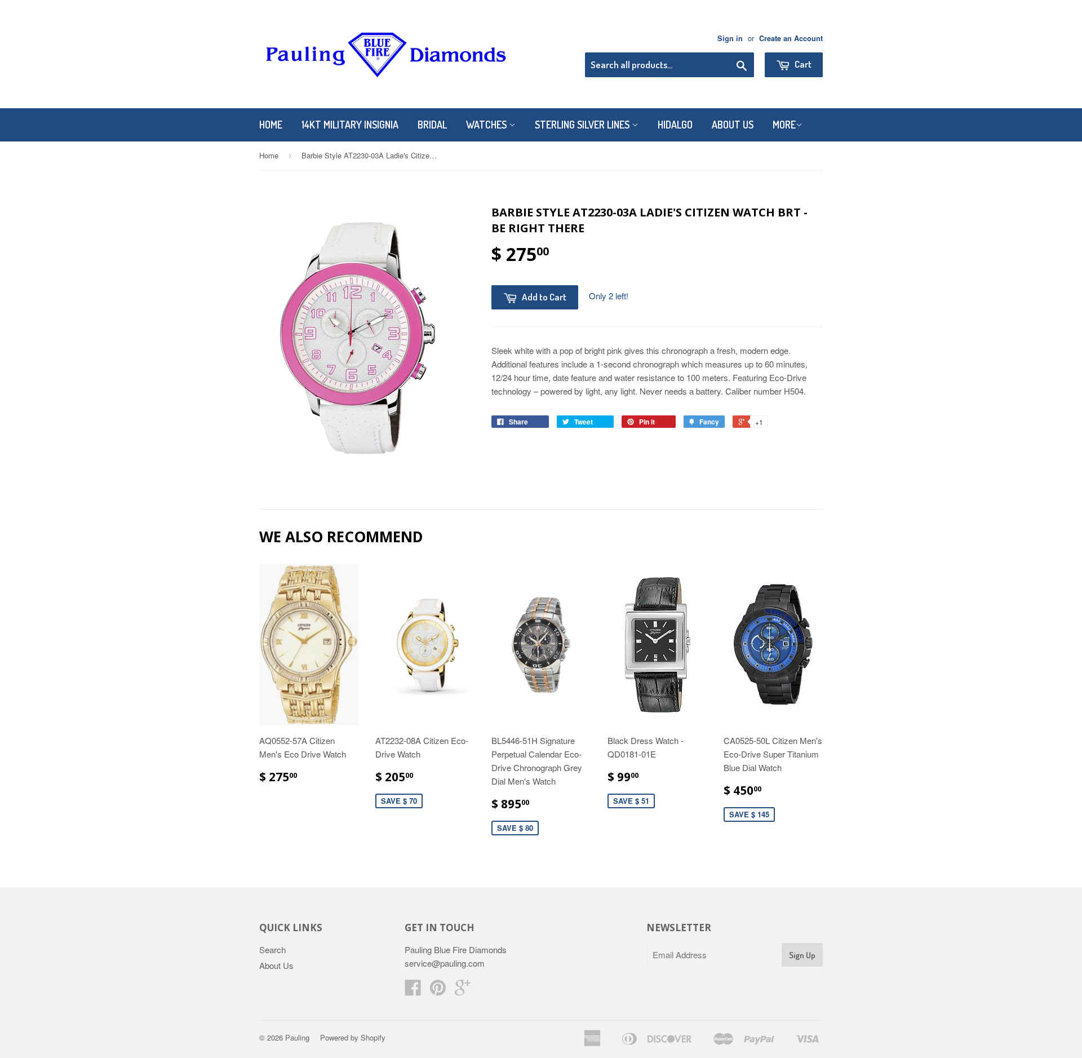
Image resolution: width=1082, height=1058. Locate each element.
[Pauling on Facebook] (413, 991)
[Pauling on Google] (462, 991)
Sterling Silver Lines (583, 124)
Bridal (432, 124)
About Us (732, 124)
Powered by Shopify (352, 1037)
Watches (487, 124)
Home (270, 124)
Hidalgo (675, 124)
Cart (802, 64)
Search (272, 949)
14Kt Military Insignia (349, 124)
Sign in (730, 38)
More (784, 124)
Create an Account (791, 38)
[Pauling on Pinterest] (437, 991)
